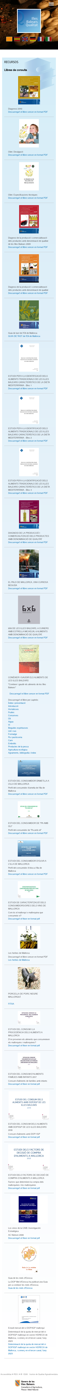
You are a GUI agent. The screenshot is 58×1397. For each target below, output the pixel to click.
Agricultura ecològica (17, 749)
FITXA (11, 1004)
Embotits (12, 743)
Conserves (13, 715)
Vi (9, 725)
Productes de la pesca (18, 746)
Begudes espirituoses (18, 728)
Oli (9, 718)
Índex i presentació (16, 703)
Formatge (12, 734)
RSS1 (16, 1374)
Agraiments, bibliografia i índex (22, 753)
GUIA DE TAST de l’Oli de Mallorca (24, 336)
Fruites (11, 712)
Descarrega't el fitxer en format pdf (24, 919)
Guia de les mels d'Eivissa (20, 1288)
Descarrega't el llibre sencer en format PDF (28, 112)
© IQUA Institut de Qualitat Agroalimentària (39, 1374)
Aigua (10, 721)
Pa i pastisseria (15, 737)
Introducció (13, 706)
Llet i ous (12, 731)
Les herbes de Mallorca (19, 960)
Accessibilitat (6, 1374)
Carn (10, 740)
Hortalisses (13, 709)
